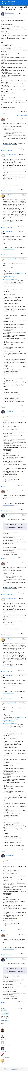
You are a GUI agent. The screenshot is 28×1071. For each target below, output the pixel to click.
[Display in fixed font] (24, 112)
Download (5, 1013)
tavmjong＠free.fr (11, 259)
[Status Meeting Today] (2, 7)
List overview (4, 1010)
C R (7, 118)
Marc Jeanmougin (11, 154)
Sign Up (12, 3)
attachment (9, 150)
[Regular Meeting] (26, 7)
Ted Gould (9, 195)
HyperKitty (14, 1069)
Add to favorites (6, 1020)
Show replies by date (22, 115)
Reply (3, 113)
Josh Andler (9, 231)
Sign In (4, 3)
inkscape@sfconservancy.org (10, 279)
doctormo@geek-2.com (8, 144)
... (4, 147)
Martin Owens (9, 13)
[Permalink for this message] (26, 112)
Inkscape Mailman (9, 1)
